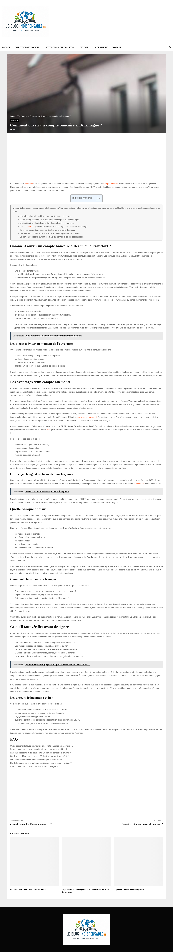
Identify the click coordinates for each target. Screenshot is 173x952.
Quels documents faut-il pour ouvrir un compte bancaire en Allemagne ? (41, 746)
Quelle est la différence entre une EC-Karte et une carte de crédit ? (39, 756)
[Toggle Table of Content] (97, 198)
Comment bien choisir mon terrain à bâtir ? (28, 889)
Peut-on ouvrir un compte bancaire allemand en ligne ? (34, 766)
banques (27, 226)
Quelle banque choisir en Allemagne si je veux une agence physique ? (40, 763)
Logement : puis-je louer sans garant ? (129, 889)
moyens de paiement (87, 417)
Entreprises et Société (26, 47)
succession (139, 483)
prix (48, 429)
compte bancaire (110, 183)
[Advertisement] (122, 21)
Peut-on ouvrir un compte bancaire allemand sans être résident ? (38, 749)
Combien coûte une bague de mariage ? (142, 824)
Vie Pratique (101, 47)
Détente (84, 47)
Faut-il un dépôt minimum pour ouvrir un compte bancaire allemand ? (40, 753)
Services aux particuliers (60, 47)
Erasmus (29, 183)
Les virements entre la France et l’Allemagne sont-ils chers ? (36, 759)
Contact (116, 47)
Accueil (6, 47)
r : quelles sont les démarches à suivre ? (31, 824)
